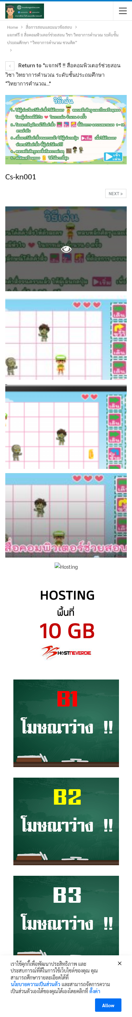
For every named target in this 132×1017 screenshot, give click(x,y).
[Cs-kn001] (66, 337)
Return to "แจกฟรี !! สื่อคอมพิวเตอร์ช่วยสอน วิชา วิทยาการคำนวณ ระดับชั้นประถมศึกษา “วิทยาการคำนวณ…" (62, 74)
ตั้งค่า (94, 991)
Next (114, 193)
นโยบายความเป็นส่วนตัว (35, 984)
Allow (108, 1005)
